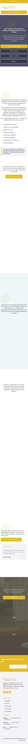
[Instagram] (10, 692)
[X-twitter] (7, 692)
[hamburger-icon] (24, 6)
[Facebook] (4, 692)
